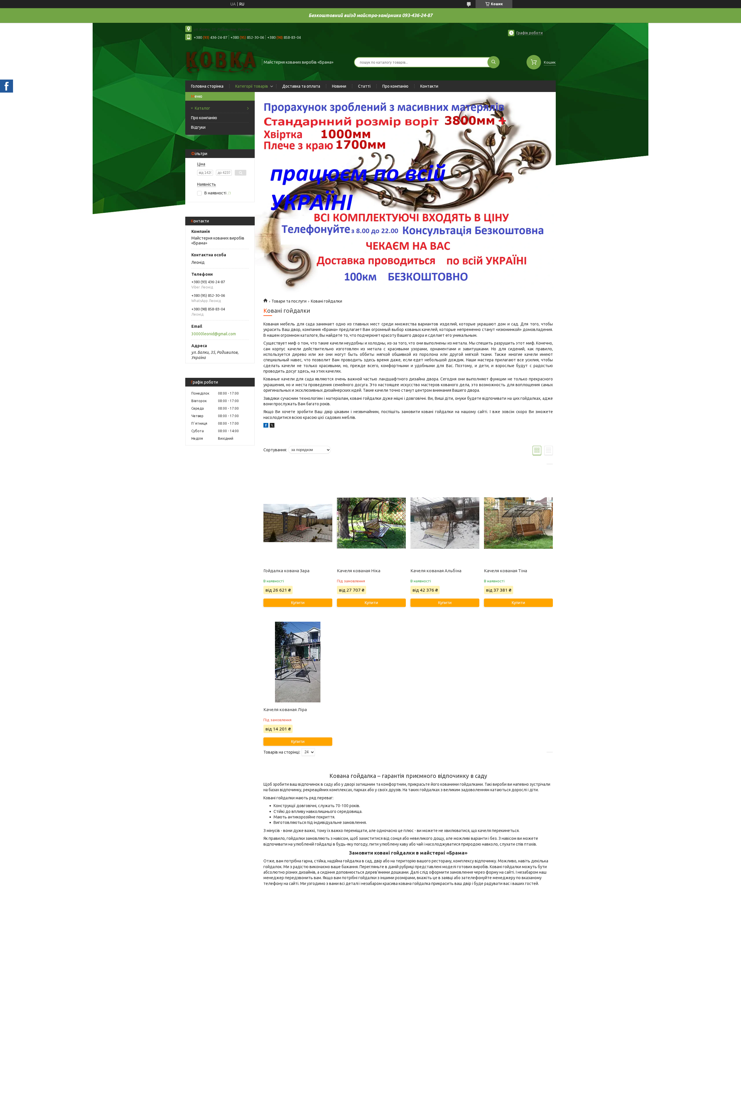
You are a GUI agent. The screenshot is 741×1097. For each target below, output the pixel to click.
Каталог (202, 108)
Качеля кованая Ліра (285, 709)
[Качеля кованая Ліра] (297, 661)
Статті (364, 86)
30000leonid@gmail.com (213, 334)
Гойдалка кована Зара (286, 570)
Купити (298, 602)
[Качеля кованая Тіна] (518, 523)
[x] (272, 426)
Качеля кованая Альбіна (435, 570)
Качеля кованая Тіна (505, 570)
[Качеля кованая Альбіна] (444, 523)
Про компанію (395, 86)
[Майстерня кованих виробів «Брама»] (221, 61)
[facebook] (265, 426)
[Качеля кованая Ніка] (371, 523)
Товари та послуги (289, 301)
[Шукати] (493, 62)
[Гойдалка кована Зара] (297, 523)
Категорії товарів (251, 86)
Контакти (429, 86)
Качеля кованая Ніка (358, 570)
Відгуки (198, 127)
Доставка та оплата (301, 86)
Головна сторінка (207, 86)
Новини (339, 86)
